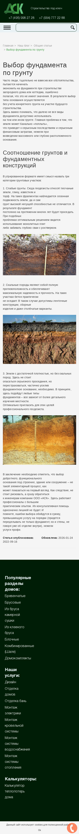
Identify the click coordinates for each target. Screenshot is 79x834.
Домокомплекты (18, 658)
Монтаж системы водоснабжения (17, 743)
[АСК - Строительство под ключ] (16, 8)
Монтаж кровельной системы (14, 725)
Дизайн (10, 682)
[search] (73, 27)
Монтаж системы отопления (13, 762)
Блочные (12, 639)
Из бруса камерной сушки (12, 615)
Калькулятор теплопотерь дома (15, 791)
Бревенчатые (15, 596)
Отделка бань (15, 701)
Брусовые (13, 602)
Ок (39, 830)
